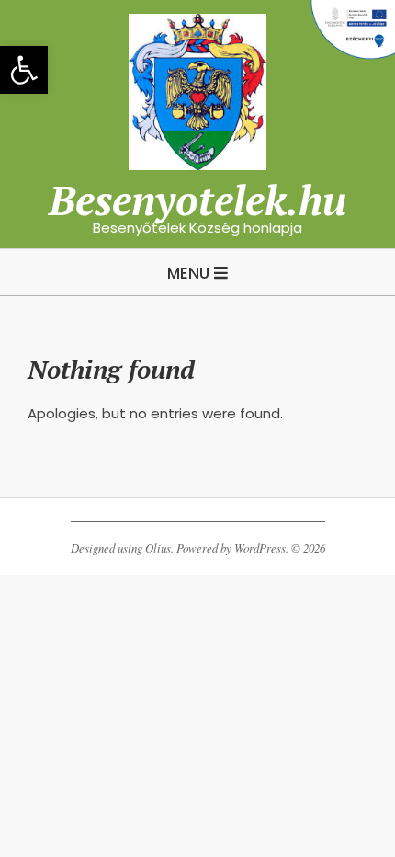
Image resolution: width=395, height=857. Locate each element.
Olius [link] (158, 548)
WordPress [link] (260, 548)
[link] (24, 70)
